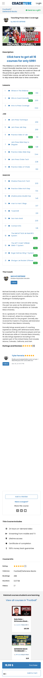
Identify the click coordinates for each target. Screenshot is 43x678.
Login (37, 3)
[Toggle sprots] (3, 3)
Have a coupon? (21, 502)
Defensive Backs (10, 11)
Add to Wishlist (21, 496)
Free (30, 93)
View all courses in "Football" (21, 600)
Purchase (33, 665)
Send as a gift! (34, 10)
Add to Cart (32, 673)
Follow (14, 282)
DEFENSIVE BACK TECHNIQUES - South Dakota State (20, 650)
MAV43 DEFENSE (18, 276)
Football (6, 9)
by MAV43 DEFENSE (18, 22)
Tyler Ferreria (18, 355)
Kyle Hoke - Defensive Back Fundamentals (20, 620)
